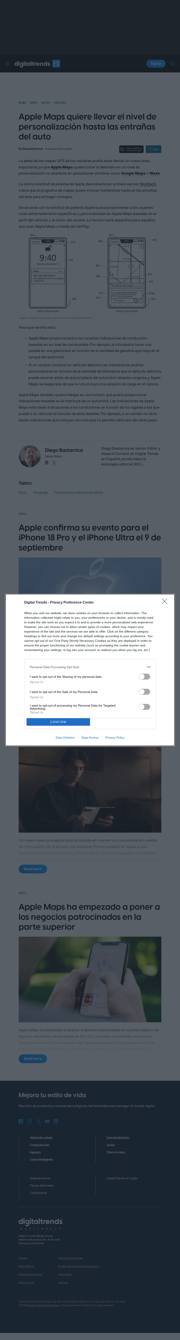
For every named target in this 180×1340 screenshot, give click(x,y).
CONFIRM (58, 722)
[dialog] (90, 670)
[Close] (166, 603)
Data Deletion (65, 737)
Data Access (90, 737)
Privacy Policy (114, 737)
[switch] (144, 677)
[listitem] (90, 667)
